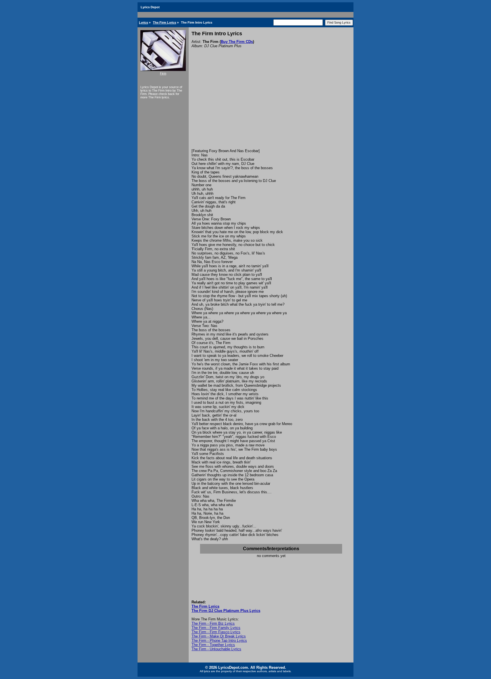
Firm (163, 73)
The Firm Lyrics (164, 22)
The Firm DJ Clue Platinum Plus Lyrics (226, 610)
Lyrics (143, 22)
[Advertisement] (271, 106)
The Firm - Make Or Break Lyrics (219, 636)
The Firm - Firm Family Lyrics (216, 628)
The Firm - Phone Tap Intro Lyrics (219, 640)
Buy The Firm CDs (237, 42)
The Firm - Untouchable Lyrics (216, 649)
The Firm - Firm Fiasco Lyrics (216, 632)
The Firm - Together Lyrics (213, 645)
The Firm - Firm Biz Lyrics (213, 623)
